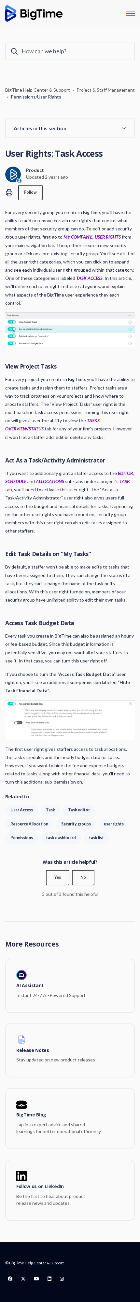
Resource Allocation (29, 824)
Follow (30, 192)
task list (96, 837)
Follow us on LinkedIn (40, 1186)
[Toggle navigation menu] (130, 13)
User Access (21, 809)
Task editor (79, 809)
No (83, 877)
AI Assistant (30, 985)
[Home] (34, 13)
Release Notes (32, 1050)
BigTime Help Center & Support (37, 90)
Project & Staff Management (106, 90)
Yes (57, 877)
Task (50, 809)
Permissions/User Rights (36, 96)
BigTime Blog (31, 1115)
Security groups (76, 824)
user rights (114, 824)
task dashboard (61, 837)
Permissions (21, 837)
